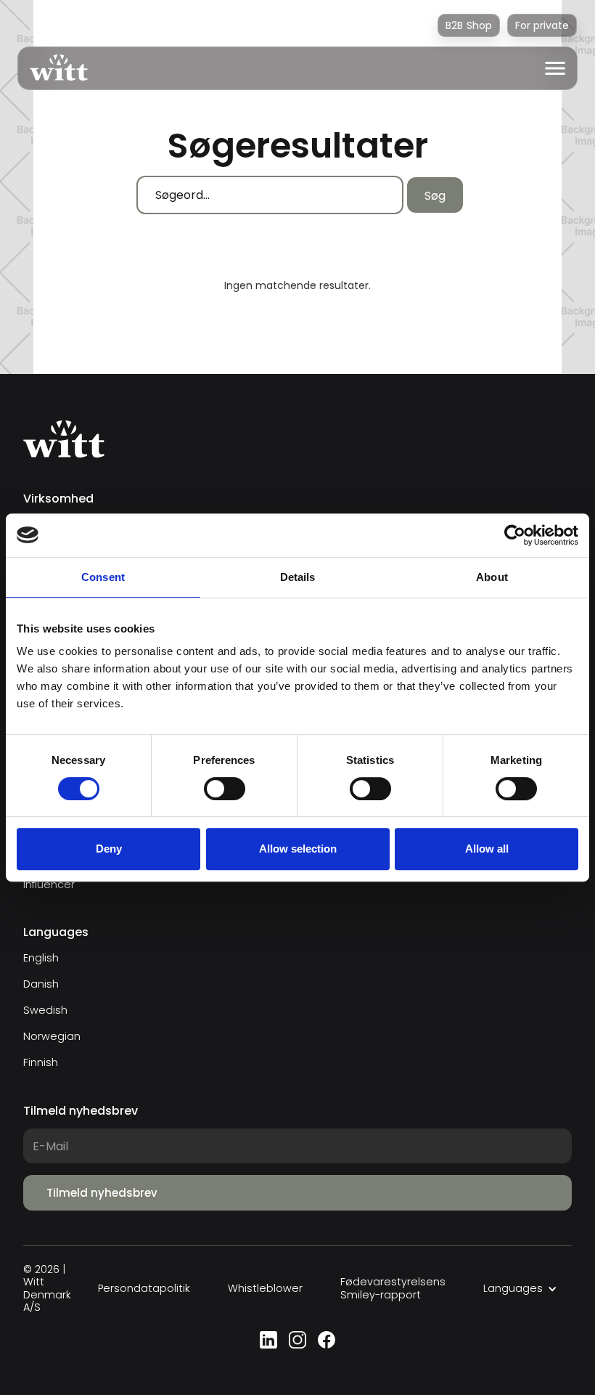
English (41, 958)
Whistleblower (265, 1288)
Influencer (49, 885)
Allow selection (298, 848)
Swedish (45, 1010)
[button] (555, 68)
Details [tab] (298, 577)
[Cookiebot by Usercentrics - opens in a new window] (514, 535)
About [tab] (492, 577)
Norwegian (52, 1036)
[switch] (224, 788)
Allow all (487, 848)
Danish (41, 984)
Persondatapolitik (144, 1288)
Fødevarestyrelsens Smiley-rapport (393, 1288)
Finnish (40, 1062)
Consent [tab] (103, 577)
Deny (109, 848)
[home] (53, 68)
